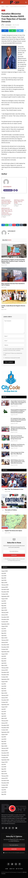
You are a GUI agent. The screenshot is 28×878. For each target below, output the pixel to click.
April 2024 (4, 635)
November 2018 (5, 782)
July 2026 (4, 573)
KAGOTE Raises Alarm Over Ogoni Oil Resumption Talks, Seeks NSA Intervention (18, 462)
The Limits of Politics (11, 510)
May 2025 (4, 605)
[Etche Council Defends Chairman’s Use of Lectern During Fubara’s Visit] (5, 437)
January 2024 (5, 642)
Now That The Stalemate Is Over (14, 489)
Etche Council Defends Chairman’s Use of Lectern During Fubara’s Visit (17, 437)
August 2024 (5, 626)
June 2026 (4, 575)
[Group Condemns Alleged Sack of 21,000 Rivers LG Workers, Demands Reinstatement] (5, 411)
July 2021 (4, 709)
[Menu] (2, 2)
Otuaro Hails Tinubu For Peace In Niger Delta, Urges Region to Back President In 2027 (18, 402)
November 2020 (5, 727)
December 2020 (5, 725)
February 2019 (5, 776)
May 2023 (4, 660)
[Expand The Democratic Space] (14, 522)
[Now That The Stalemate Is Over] (14, 480)
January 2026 (5, 587)
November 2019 (5, 755)
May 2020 (4, 741)
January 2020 (5, 750)
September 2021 (5, 704)
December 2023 (5, 644)
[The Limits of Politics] (14, 501)
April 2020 (4, 743)
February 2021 (5, 720)
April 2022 (4, 690)
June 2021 (4, 711)
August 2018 (4, 787)
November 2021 (5, 700)
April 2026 (4, 580)
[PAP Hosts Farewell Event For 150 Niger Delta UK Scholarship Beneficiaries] (5, 429)
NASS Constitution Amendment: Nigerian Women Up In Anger (6, 202)
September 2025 (5, 596)
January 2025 (5, 614)
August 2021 (4, 707)
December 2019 (5, 753)
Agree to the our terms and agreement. (15, 852)
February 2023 (5, 667)
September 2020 (5, 732)
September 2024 (5, 624)
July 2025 (4, 601)
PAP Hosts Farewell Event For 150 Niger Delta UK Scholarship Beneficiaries (18, 429)
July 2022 (4, 683)
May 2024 (4, 633)
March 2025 (4, 610)
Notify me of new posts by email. (12, 357)
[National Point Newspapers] (14, 2)
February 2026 (5, 585)
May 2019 (4, 769)
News (3, 10)
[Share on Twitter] (19, 30)
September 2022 (5, 679)
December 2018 (5, 780)
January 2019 (5, 778)
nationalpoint (8, 24)
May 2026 (4, 578)
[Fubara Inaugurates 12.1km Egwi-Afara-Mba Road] (5, 454)
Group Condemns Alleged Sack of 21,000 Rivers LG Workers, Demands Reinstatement (18, 411)
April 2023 (4, 663)
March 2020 (4, 746)
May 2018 (4, 794)
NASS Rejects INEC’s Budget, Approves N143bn (19, 202)
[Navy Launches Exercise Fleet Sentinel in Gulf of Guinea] (14, 274)
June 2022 (4, 686)
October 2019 (5, 757)
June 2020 (4, 739)
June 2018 (4, 792)
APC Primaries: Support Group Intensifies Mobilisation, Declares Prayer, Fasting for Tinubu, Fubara (13, 261)
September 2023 (5, 651)
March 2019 (4, 773)
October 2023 (5, 649)
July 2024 (4, 628)
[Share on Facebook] (5, 30)
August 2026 (5, 571)
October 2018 (5, 785)
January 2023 (5, 670)
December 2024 (5, 617)
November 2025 (5, 591)
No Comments (6, 26)
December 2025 (5, 589)
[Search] (26, 2)
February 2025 (5, 612)
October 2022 (5, 677)
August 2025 (5, 598)
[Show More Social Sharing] (25, 30)
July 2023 (4, 656)
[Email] (14, 190)
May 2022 (4, 688)
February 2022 (5, 695)
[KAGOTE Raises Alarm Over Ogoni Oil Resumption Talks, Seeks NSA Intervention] (5, 462)
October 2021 (5, 702)
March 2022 (4, 693)
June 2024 (4, 631)
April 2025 (4, 608)
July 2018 (4, 789)
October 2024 (5, 621)
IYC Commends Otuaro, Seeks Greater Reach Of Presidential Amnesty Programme (18, 420)
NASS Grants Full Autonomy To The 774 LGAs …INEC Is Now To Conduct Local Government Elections (6, 211)
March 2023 (4, 665)
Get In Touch (19, 868)
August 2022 (5, 681)
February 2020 (5, 748)
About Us (11, 868)
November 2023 (5, 647)
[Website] (17, 190)
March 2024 (4, 637)
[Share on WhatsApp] (12, 30)
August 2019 (4, 762)
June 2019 (4, 766)
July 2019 (4, 764)
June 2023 (4, 658)
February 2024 (5, 640)
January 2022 (5, 697)
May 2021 (4, 713)
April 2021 (4, 716)
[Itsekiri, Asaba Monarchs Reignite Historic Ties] (14, 297)
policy (18, 852)
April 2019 (4, 771)
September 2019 (5, 759)
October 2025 (5, 594)
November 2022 (5, 674)
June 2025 (4, 603)
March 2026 (4, 582)
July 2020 (4, 736)
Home (6, 868)
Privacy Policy (12, 560)
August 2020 (5, 734)
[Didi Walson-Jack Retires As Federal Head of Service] (5, 446)
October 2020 (5, 730)
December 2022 (5, 672)
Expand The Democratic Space (13, 530)
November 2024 (5, 619)
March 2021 (4, 718)
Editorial (4, 486)
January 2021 (4, 723)
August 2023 (5, 654)
